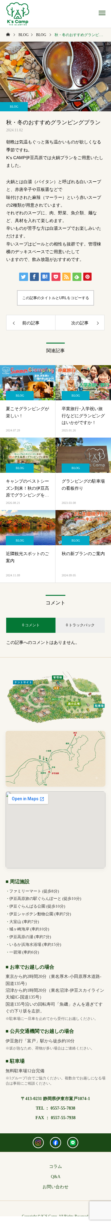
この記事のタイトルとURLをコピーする (55, 298)
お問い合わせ (55, 1187)
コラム (55, 1166)
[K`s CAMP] (17, 14)
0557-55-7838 (63, 1108)
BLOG (14, 106)
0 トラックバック (80, 625)
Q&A (55, 1176)
